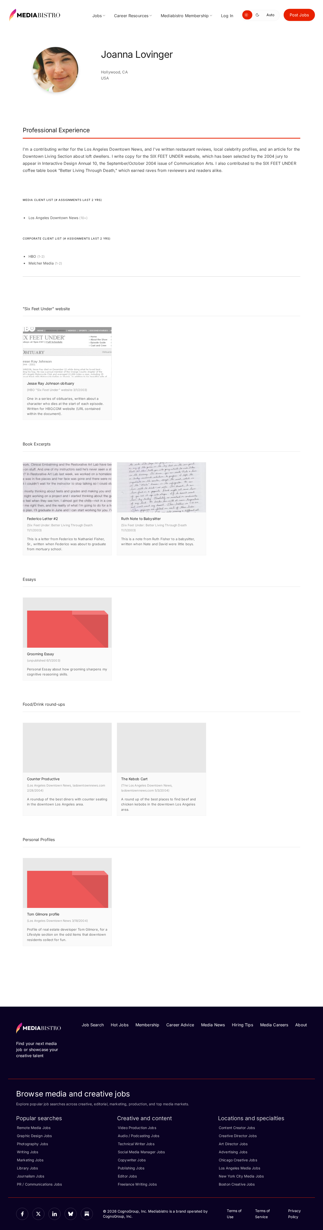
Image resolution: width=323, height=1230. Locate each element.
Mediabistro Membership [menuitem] (185, 15)
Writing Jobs (27, 1152)
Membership (147, 1024)
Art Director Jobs (233, 1144)
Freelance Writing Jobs (137, 1184)
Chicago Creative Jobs (238, 1160)
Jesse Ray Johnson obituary (50, 383)
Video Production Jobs (137, 1128)
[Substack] (87, 1214)
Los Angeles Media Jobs (239, 1168)
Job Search (93, 1024)
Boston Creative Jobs (237, 1184)
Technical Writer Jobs (136, 1144)
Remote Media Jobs (33, 1128)
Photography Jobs (32, 1144)
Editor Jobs (127, 1176)
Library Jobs (27, 1168)
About (301, 1024)
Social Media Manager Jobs (141, 1152)
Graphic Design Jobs (34, 1136)
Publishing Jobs (131, 1168)
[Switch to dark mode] (258, 14)
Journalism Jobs (30, 1176)
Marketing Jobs (30, 1160)
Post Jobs (299, 14)
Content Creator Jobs (237, 1128)
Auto (270, 15)
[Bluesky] (71, 1214)
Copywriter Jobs (132, 1160)
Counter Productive (43, 779)
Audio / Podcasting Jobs (138, 1136)
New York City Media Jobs (241, 1176)
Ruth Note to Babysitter (141, 518)
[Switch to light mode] (247, 14)
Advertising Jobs (233, 1152)
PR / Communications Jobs (39, 1184)
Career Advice (180, 1024)
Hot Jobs (119, 1024)
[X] (38, 1214)
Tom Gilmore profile (43, 914)
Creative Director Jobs (238, 1136)
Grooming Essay (40, 654)
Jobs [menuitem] (97, 15)
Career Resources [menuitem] (131, 15)
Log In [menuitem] (227, 15)
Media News (213, 1024)
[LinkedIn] (54, 1214)
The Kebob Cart (134, 779)
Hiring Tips (242, 1024)
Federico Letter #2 (42, 518)
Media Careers (274, 1024)
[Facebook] (22, 1214)
